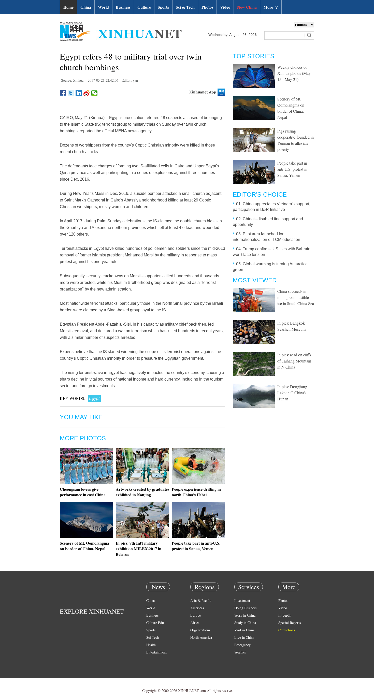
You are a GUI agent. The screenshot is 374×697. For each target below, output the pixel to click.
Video (225, 7)
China (85, 7)
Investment (242, 600)
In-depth (284, 615)
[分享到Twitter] (71, 93)
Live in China (244, 637)
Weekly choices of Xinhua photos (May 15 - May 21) (294, 73)
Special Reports (289, 622)
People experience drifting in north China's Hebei (196, 492)
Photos (207, 7)
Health (151, 644)
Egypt (94, 398)
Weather (240, 652)
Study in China (245, 622)
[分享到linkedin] (79, 93)
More (271, 7)
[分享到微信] (94, 93)
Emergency (242, 644)
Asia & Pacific (200, 600)
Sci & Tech (185, 7)
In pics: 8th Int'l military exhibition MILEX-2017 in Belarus (138, 548)
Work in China (244, 615)
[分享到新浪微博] (86, 93)
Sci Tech (152, 637)
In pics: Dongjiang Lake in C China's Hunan (292, 392)
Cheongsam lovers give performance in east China (83, 492)
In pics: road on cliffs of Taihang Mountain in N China (294, 361)
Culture (144, 7)
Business (123, 7)
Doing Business (245, 607)
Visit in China (244, 630)
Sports (163, 7)
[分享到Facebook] (63, 93)
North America (201, 637)
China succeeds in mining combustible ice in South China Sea (295, 297)
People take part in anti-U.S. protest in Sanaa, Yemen (196, 545)
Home (68, 7)
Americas (197, 607)
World (103, 7)
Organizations (200, 630)
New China (247, 7)
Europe (195, 615)
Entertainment (156, 652)
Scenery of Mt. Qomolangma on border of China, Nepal (84, 545)
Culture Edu (155, 622)
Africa (194, 622)
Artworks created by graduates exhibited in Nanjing (142, 492)
